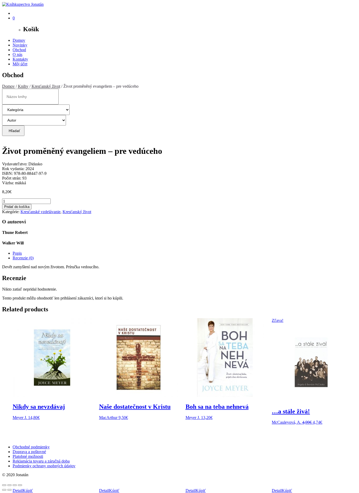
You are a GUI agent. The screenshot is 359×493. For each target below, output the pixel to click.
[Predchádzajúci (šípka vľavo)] (4, 490)
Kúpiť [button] (28, 490)
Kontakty (20, 59)
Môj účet (20, 64)
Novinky (20, 45)
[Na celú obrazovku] (9, 485)
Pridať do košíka (16, 207)
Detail (18, 490)
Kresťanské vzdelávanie (40, 211)
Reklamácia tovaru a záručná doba (41, 461)
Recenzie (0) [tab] (23, 258)
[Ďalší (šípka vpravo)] (9, 490)
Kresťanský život (46, 86)
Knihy (23, 86)
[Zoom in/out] (4, 485)
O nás (17, 54)
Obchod (19, 50)
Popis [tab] (17, 253)
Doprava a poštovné (29, 451)
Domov (19, 40)
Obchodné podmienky (31, 447)
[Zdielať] (15, 485)
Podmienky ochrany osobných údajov (44, 466)
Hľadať (13, 131)
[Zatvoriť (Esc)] (20, 485)
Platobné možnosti (28, 456)
